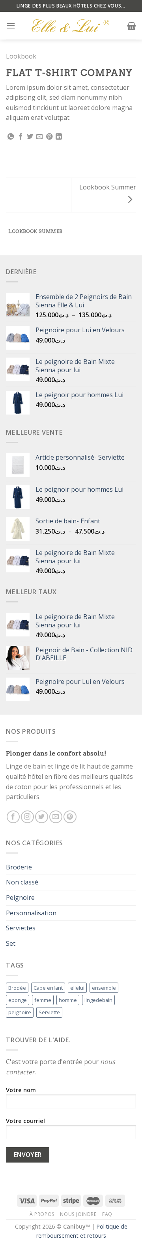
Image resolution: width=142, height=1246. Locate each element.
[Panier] (131, 25)
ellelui (77, 987)
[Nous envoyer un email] (55, 817)
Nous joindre (78, 1214)
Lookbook (21, 56)
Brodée (17, 987)
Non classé (22, 882)
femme (42, 1000)
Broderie (19, 867)
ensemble (104, 987)
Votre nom (21, 1090)
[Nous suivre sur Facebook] (13, 817)
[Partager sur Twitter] (30, 136)
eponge (17, 1000)
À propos (42, 1214)
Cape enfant (48, 987)
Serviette (49, 1012)
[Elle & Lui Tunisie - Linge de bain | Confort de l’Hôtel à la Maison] (71, 25)
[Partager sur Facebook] (20, 136)
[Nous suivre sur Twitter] (41, 817)
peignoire (19, 1012)
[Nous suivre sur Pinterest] (70, 817)
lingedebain (98, 1000)
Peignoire (20, 897)
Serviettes (21, 928)
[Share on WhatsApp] (10, 136)
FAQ (107, 1214)
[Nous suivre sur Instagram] (27, 817)
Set (10, 943)
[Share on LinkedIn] (59, 136)
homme (68, 1000)
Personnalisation (31, 913)
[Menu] (10, 25)
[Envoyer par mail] (39, 136)
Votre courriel (25, 1121)
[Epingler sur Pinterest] (49, 136)
